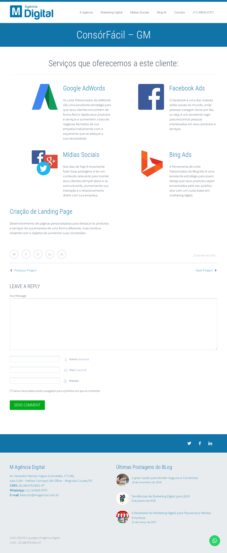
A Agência (86, 12)
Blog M (161, 12)
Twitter (14, 254)
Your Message (18, 296)
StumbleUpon (61, 254)
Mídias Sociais (139, 12)
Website (73, 381)
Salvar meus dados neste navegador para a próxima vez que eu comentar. (56, 391)
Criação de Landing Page (41, 211)
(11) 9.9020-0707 (36, 490)
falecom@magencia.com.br (39, 495)
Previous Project (25, 270)
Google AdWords (84, 88)
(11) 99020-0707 (203, 12)
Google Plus (38, 254)
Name (79, 359)
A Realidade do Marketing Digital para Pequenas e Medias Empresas (171, 515)
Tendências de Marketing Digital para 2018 (160, 496)
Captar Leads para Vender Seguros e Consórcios (165, 478)
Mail (77, 370)
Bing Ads (180, 154)
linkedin (210, 443)
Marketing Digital (111, 12)
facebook (199, 443)
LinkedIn (49, 254)
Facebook (26, 254)
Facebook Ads (187, 88)
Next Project (204, 270)
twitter (189, 443)
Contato (179, 12)
